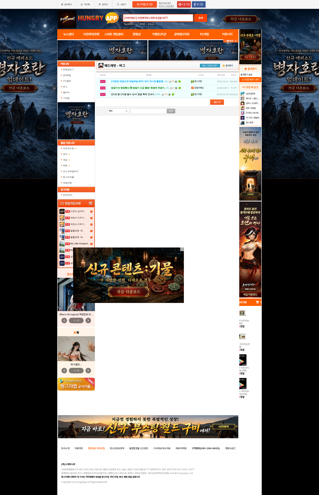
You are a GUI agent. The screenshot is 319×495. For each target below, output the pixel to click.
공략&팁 (67, 75)
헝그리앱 (198, 81)
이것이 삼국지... (78, 211)
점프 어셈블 (250, 108)
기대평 (66, 98)
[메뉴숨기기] (231, 41)
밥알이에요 (199, 88)
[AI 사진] (76, 348)
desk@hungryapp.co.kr (181, 473)
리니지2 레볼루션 (253, 117)
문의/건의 (67, 195)
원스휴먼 (249, 122)
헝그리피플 (68, 177)
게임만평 (67, 183)
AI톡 (66, 165)
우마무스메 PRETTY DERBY (253, 113)
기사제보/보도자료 (161, 448)
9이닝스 (151, 24)
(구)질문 (67, 81)
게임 (66, 160)
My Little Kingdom (79, 243)
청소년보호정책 (117, 448)
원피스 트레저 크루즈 (253, 103)
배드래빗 (110, 65)
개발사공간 (230, 448)
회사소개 (65, 448)
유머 (66, 154)
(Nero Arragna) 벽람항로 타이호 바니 (79, 314)
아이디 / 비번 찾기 (166, 6)
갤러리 (66, 92)
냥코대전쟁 (250, 93)
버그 (65, 86)
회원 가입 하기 (165, 3)
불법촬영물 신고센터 (138, 448)
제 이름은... (76, 364)
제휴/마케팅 (181, 448)
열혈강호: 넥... (77, 230)
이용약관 (79, 448)
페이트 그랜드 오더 (253, 98)
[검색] (171, 111)
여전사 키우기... (78, 217)
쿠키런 (142, 24)
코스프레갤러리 (70, 171)
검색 (200, 17)
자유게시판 (70, 148)
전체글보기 (68, 69)
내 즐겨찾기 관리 (250, 80)
